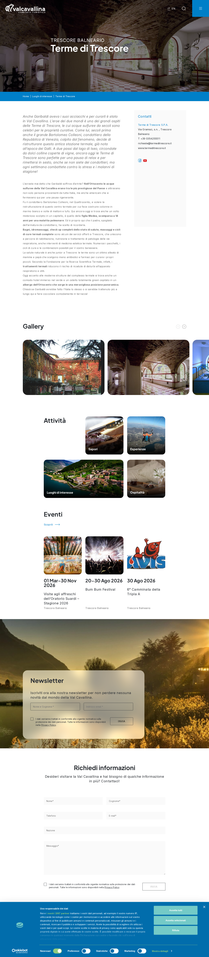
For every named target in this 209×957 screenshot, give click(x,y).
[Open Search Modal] (183, 8)
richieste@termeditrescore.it (155, 143)
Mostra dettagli (160, 951)
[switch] (86, 950)
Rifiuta (175, 930)
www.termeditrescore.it (152, 148)
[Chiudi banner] (204, 907)
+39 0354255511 (150, 138)
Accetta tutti (175, 910)
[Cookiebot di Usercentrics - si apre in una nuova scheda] (19, 951)
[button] (184, 327)
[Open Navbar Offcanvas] (200, 8)
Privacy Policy (48, 725)
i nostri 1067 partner (57, 913)
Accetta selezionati (176, 920)
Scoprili (48, 524)
